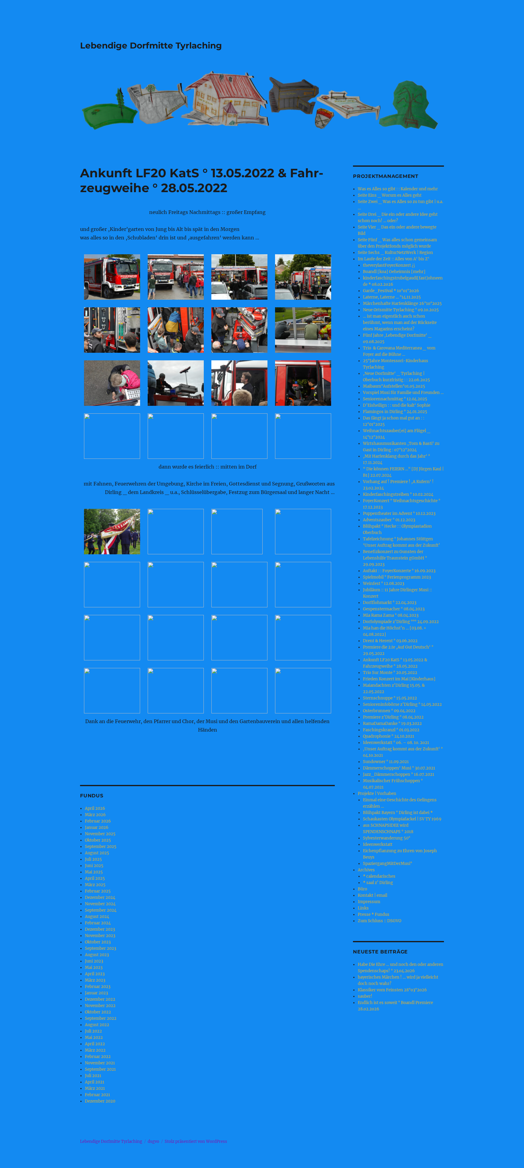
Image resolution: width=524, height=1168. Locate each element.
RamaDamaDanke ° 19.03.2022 (392, 723)
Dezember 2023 (100, 929)
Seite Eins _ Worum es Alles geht (390, 195)
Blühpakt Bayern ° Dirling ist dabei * (398, 812)
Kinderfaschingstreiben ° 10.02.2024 (398, 494)
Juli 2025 (93, 859)
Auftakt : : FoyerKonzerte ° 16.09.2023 (399, 570)
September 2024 (100, 910)
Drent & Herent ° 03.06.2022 (390, 640)
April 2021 (94, 1082)
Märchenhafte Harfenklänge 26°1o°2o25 (402, 303)
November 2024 (100, 903)
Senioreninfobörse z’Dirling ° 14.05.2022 (402, 704)
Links (363, 908)
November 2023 (100, 935)
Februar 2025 (98, 891)
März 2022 (95, 1050)
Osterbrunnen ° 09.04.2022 (389, 710)
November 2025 (100, 833)
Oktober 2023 (98, 942)
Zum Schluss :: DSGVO (379, 920)
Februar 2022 (98, 1056)
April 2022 (95, 1043)
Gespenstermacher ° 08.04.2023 (394, 609)
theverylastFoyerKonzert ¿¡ (389, 265)
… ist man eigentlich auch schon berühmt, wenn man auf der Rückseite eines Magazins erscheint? (400, 323)
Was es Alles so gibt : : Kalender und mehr (398, 189)
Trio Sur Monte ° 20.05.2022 (390, 672)
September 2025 (100, 846)
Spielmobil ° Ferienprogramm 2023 (397, 577)
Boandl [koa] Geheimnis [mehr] (394, 271)
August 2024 (97, 916)
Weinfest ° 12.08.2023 (383, 583)
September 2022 (100, 1018)
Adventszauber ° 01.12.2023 (389, 519)
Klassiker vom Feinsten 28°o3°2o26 (392, 990)
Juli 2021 (93, 1075)
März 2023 (95, 980)
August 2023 (97, 954)
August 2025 (97, 853)
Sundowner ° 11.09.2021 (386, 761)
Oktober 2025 (98, 840)
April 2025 (95, 878)
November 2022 (100, 1005)
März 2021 (95, 1088)
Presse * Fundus (373, 914)
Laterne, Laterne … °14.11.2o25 (392, 297)
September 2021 (100, 1069)
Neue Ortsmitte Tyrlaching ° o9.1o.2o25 (401, 309)
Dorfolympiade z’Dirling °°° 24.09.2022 (401, 621)
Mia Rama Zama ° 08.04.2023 (390, 615)
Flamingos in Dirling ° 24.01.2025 (395, 411)
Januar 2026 (97, 827)
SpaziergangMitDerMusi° (387, 863)
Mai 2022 (94, 1037)
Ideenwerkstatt (377, 844)
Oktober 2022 (98, 1012)
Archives (366, 870)
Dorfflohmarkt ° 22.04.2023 (389, 602)
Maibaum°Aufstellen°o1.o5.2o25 (394, 386)
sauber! (365, 996)
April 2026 (95, 808)
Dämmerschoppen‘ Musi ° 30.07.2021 (399, 768)
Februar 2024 (98, 923)
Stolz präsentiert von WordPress (196, 1141)
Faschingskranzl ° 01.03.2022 (391, 730)
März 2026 (95, 814)
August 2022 (97, 1024)
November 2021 (100, 1063)
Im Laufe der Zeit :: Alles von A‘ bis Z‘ (393, 259)
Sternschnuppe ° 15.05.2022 (390, 698)
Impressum (369, 901)
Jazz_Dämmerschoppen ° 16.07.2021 (398, 774)
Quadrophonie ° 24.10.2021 (388, 736)
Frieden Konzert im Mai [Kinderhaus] (399, 679)
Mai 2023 (93, 967)
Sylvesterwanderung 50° (386, 838)
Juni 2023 (94, 961)
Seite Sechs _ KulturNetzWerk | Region (395, 252)
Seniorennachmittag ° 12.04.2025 (395, 399)
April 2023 (95, 973)
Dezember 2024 (100, 897)
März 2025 (95, 884)
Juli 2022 (93, 1031)
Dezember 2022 (100, 999)
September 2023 (100, 948)
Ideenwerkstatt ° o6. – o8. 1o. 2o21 (396, 742)
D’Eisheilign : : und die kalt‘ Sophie (396, 405)
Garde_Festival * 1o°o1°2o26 (391, 290)
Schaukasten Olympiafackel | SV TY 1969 (402, 819)
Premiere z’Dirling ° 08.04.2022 (393, 717)
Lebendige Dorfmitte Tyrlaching (151, 45)
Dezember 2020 (100, 1101)
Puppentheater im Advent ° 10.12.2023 (399, 513)
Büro (362, 889)
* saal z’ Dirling (378, 882)
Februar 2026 (98, 821)
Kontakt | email (372, 895)
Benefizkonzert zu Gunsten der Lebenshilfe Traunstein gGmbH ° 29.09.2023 (395, 558)
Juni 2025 (94, 865)
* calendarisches (379, 876)
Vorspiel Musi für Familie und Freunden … (403, 392)
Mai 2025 (94, 872)
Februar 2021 (97, 1094)
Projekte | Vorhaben (377, 793)
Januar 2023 (96, 993)
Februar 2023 (97, 986)
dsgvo (153, 1141)
